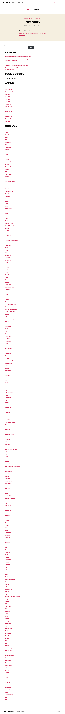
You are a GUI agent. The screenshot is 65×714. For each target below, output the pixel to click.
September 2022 (9, 116)
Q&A (6, 569)
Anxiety (7, 164)
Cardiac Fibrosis (9, 223)
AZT (6, 186)
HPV (6, 417)
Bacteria (7, 189)
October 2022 (8, 114)
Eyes (6, 331)
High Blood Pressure (10, 409)
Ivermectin (7, 439)
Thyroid (7, 638)
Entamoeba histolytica (10, 319)
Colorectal (7, 252)
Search (5, 45)
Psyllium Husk (8, 567)
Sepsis (6, 594)
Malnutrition (8, 464)
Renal (6, 576)
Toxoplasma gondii (9, 648)
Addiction (7, 134)
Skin (6, 603)
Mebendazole (8, 471)
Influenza (7, 432)
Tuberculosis (8, 660)
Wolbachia (7, 689)
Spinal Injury (8, 611)
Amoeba (7, 149)
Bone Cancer (8, 211)
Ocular (6, 522)
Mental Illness (8, 481)
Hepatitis (7, 400)
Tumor (6, 662)
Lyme (6, 456)
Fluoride (7, 343)
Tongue (7, 645)
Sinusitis (7, 601)
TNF (6, 643)
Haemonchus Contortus (11, 387)
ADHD (6, 137)
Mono (6, 486)
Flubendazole (8, 341)
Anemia (7, 154)
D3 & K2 (7, 274)
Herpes (7, 405)
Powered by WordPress (20, 711)
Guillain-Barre (8, 378)
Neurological (8, 515)
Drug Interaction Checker (11, 304)
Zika (40, 18)
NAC (6, 503)
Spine (6, 613)
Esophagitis (8, 326)
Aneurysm (7, 157)
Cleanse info (8, 243)
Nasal (6, 508)
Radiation (7, 572)
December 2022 (9, 109)
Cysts (6, 272)
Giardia (7, 368)
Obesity (7, 520)
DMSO (6, 294)
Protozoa (7, 562)
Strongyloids (8, 621)
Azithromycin (8, 184)
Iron (6, 437)
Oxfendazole (8, 532)
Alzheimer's (8, 147)
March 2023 (8, 101)
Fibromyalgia (8, 336)
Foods (6, 346)
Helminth (7, 395)
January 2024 (8, 89)
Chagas (7, 230)
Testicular (7, 630)
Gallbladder (8, 353)
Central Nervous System (11, 225)
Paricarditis (8, 540)
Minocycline (8, 483)
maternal (31, 18)
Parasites (7, 537)
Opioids (7, 525)
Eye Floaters (8, 328)
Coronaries (7, 257)
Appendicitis (8, 166)
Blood (6, 206)
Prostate (7, 554)
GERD (6, 365)
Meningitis (7, 478)
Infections (7, 429)
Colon (6, 250)
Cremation (7, 265)
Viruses (36, 18)
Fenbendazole (8, 333)
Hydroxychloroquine (10, 422)
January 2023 (8, 106)
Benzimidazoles (9, 191)
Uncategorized (8, 665)
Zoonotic (7, 702)
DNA (6, 297)
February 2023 (8, 104)
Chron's (7, 238)
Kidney (6, 441)
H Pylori (7, 385)
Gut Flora (7, 383)
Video (6, 677)
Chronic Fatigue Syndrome (11, 240)
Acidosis (7, 130)
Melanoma (7, 476)
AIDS (6, 139)
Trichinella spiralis (9, 655)
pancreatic (7, 535)
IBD (6, 424)
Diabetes (7, 282)
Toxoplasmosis (8, 650)
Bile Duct (7, 198)
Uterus (6, 667)
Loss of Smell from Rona (11, 449)
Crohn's (7, 267)
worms (6, 692)
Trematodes (8, 653)
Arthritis (7, 171)
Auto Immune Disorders (10, 181)
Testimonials (8, 633)
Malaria (7, 461)
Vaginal (7, 672)
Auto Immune (8, 179)
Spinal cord (7, 608)
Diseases (26, 18)
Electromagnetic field (10, 311)
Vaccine (7, 670)
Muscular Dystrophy (10, 498)
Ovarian (7, 530)
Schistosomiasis (9, 589)
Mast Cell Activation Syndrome (12, 466)
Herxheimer (8, 407)
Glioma (6, 373)
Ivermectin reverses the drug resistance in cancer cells (18, 56)
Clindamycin (8, 245)
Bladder (7, 203)
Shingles (7, 599)
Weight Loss (8, 687)
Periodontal (8, 545)
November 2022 (9, 111)
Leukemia (7, 444)
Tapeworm (7, 626)
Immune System (9, 427)
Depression (8, 279)
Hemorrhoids (8, 397)
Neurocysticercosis (9, 513)
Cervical (7, 228)
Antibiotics (7, 159)
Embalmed (7, 314)
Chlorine (7, 233)
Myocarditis (8, 500)
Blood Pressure (8, 208)
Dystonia (7, 306)
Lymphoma (7, 459)
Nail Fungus (8, 505)
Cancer (7, 218)
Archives (7, 169)
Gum (6, 380)
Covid (6, 262)
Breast (6, 216)
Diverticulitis (8, 292)
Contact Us (56, 2)
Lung (6, 451)
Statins (6, 616)
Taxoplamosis (8, 628)
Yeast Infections (9, 694)
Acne (6, 132)
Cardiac (7, 220)
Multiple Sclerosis (9, 495)
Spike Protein (8, 606)
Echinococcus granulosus (11, 309)
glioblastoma (8, 370)
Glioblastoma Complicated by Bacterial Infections (16, 65)
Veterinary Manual (9, 675)
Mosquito (7, 488)
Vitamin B (7, 682)
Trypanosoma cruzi (9, 658)
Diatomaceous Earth (10, 287)
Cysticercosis (8, 270)
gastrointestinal (9, 360)
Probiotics (7, 552)
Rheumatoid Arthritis (10, 579)
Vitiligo (7, 684)
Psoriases (7, 564)
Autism (7, 176)
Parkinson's (8, 542)
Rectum (7, 574)
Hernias (7, 402)
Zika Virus (32, 22)
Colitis (6, 247)
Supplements (8, 623)
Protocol (7, 63)
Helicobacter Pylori (9, 392)
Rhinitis (7, 581)
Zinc (6, 699)
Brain (6, 213)
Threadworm (8, 635)
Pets (6, 547)
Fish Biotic (7, 338)
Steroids (7, 618)
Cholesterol (8, 235)
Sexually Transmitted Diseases (12, 596)
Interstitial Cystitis (9, 434)
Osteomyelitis (8, 527)
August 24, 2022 (38, 25)
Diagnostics (8, 284)
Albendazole (8, 142)
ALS (6, 144)
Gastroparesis (8, 363)
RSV (6, 586)
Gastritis (7, 358)
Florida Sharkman (6, 2)
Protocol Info (8, 559)
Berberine (7, 193)
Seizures (7, 591)
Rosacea (7, 584)
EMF (6, 316)
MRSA (6, 493)
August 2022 (8, 118)
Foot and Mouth (9, 348)
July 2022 (7, 121)
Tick (6, 640)
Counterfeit (8, 260)
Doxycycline (8, 301)
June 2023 (7, 96)
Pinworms (7, 549)
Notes (6, 518)
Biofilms (7, 201)
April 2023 (7, 99)
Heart (6, 390)
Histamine (7, 412)
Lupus (6, 454)
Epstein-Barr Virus (9, 324)
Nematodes (8, 510)
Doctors (7, 299)
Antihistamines (8, 162)
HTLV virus (7, 419)
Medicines (7, 473)
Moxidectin (7, 491)
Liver (6, 446)
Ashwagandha (8, 174)
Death (6, 277)
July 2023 (7, 94)
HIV (6, 414)
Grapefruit (7, 375)
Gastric (7, 355)
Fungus (7, 351)
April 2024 (7, 87)
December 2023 (9, 91)
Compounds (8, 255)
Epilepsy (7, 321)
